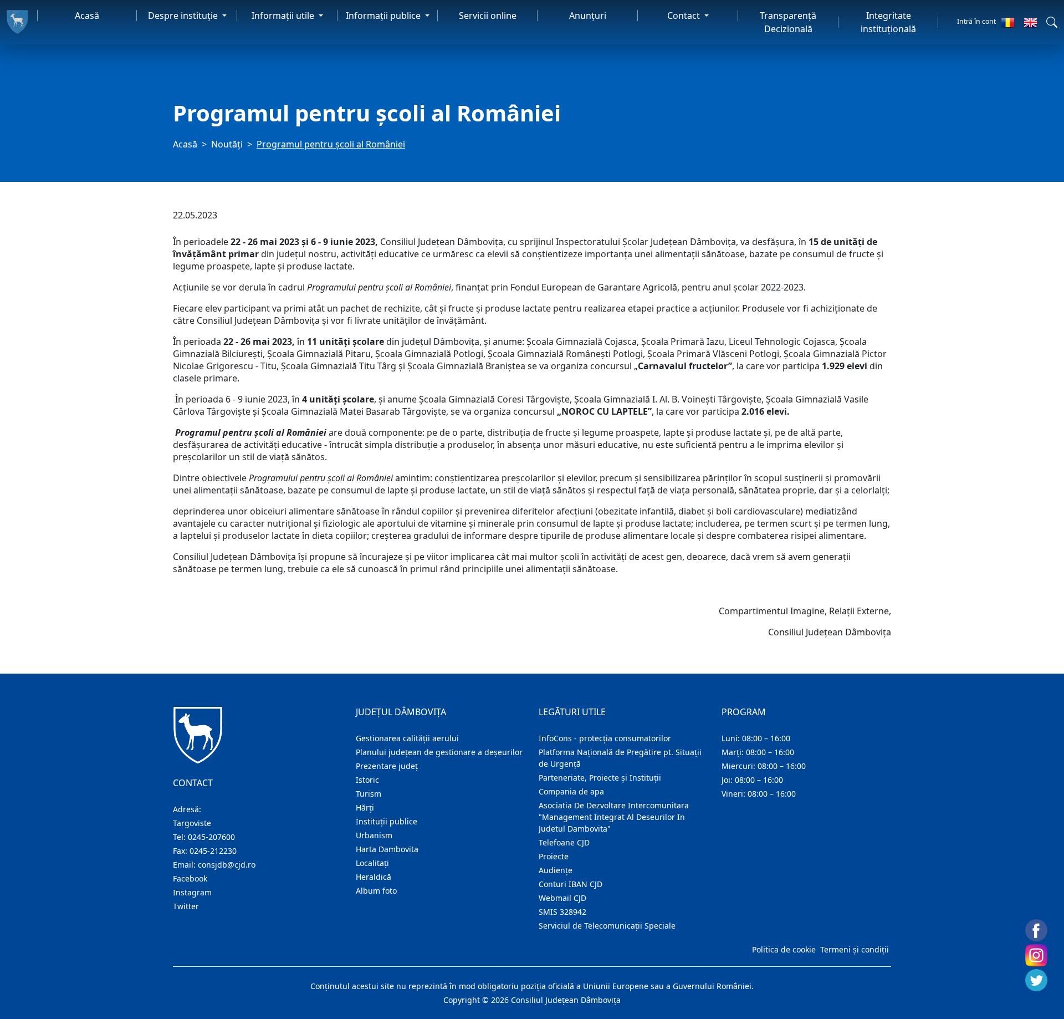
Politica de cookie (784, 949)
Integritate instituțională (888, 22)
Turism (368, 793)
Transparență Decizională (788, 22)
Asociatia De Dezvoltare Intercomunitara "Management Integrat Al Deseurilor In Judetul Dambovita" (614, 817)
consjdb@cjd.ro (226, 864)
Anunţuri (587, 15)
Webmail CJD (562, 898)
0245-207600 (211, 837)
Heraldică (373, 877)
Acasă (87, 15)
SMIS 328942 (562, 911)
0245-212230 (213, 850)
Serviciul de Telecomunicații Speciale (607, 925)
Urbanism (374, 835)
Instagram (192, 892)
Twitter (186, 906)
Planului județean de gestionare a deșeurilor (439, 752)
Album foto (376, 890)
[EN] (1030, 22)
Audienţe (555, 870)
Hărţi (365, 807)
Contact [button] (684, 15)
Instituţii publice (386, 821)
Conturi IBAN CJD (570, 884)
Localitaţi (372, 863)
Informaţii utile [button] (284, 15)
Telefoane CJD (564, 842)
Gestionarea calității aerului (407, 738)
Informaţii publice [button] (384, 15)
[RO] (1008, 22)
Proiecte (554, 856)
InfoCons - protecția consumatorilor (605, 738)
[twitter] (1036, 980)
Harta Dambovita (387, 849)
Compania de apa (571, 791)
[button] (1051, 22)
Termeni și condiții (854, 949)
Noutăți (227, 144)
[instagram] (1036, 955)
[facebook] (1036, 930)
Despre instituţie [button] (184, 15)
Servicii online (487, 15)
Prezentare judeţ (387, 766)
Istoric (367, 780)
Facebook (190, 878)
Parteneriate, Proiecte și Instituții (600, 777)
